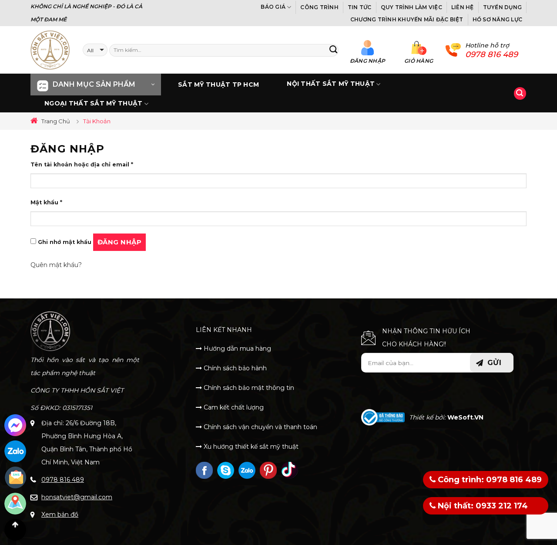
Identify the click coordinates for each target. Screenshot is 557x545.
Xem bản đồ (59, 514)
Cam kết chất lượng (233, 407)
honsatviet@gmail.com (76, 497)
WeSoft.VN (465, 417)
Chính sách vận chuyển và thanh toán (259, 427)
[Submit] (333, 50)
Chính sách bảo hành (234, 368)
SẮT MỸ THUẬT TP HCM (218, 84)
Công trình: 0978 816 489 (489, 479)
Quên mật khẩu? (56, 265)
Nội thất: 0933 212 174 (482, 506)
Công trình (319, 7)
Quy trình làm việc (411, 7)
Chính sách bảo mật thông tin (248, 388)
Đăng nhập (119, 242)
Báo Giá (273, 6)
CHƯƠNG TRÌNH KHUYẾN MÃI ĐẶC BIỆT (406, 19)
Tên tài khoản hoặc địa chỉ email (81, 164)
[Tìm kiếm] (520, 93)
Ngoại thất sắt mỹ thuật (93, 103)
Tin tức (360, 7)
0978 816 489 (62, 480)
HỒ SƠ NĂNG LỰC (497, 19)
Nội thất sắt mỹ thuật (331, 84)
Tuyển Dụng (502, 7)
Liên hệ (462, 7)
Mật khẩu (46, 202)
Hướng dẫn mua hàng (236, 348)
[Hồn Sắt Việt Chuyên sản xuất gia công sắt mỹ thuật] (50, 50)
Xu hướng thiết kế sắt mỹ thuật (250, 446)
